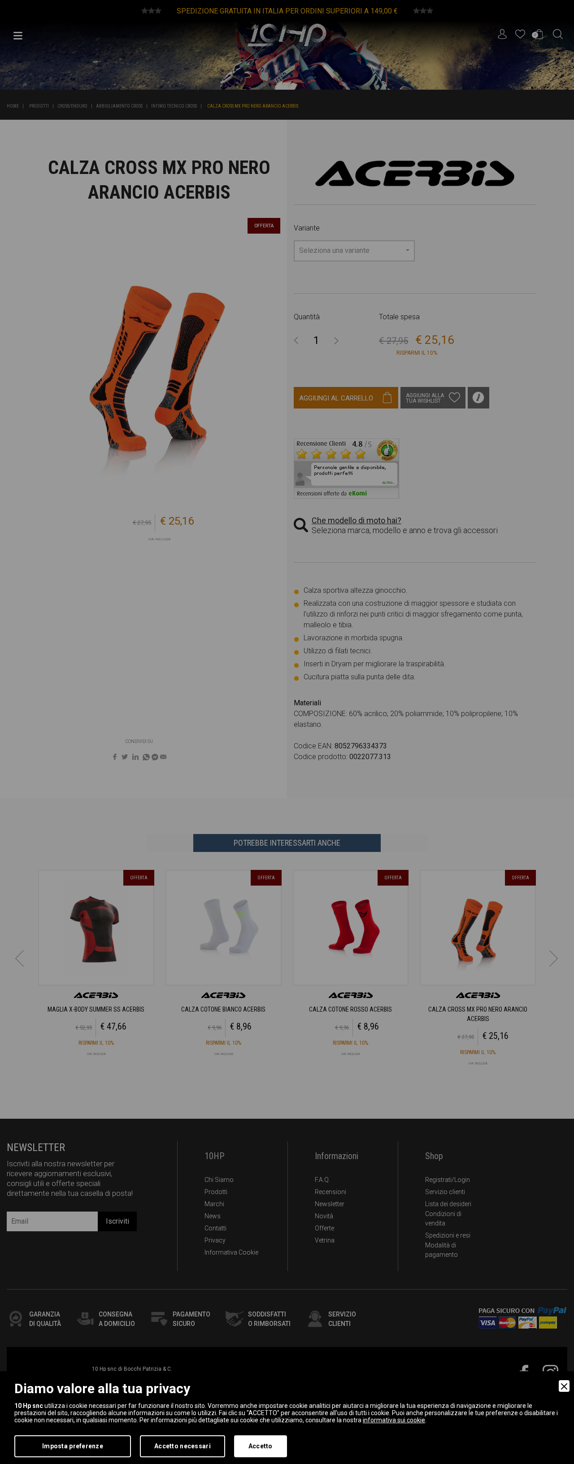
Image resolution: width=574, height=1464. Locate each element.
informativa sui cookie (394, 1420)
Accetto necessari (182, 1446)
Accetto (260, 1446)
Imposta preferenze (72, 1446)
